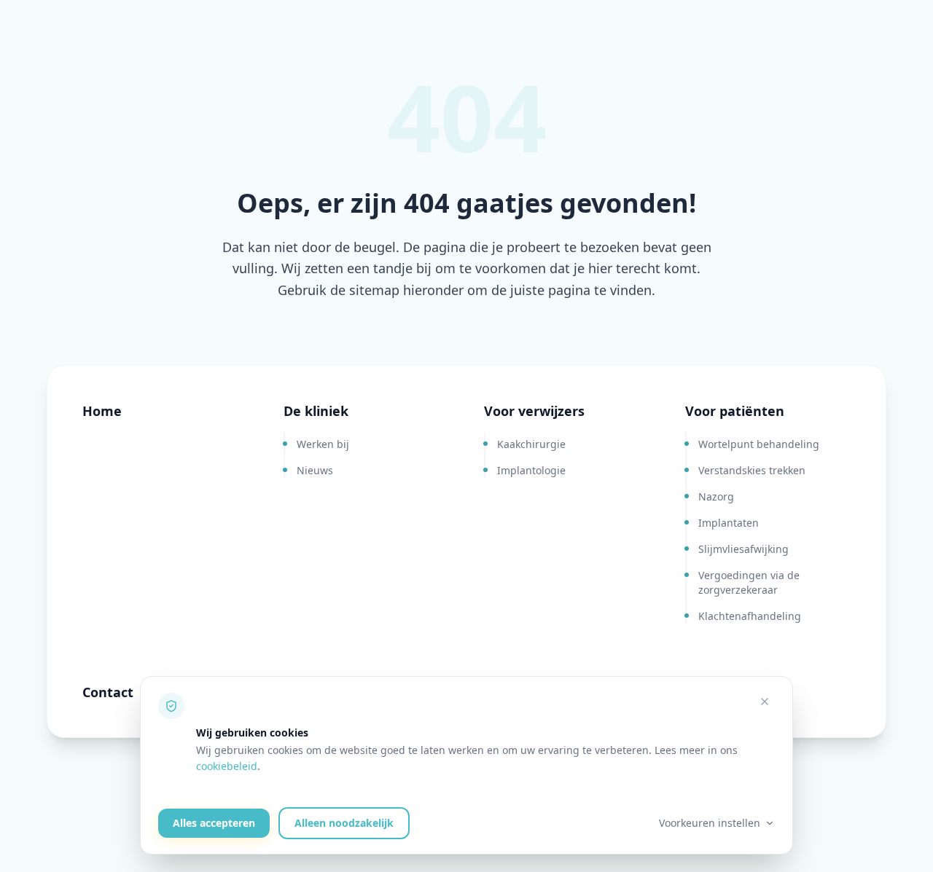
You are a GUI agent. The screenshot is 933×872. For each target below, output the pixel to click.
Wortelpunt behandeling (758, 444)
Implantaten (728, 523)
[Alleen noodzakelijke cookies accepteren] (764, 701)
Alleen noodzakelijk (344, 823)
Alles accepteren (214, 823)
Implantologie (531, 470)
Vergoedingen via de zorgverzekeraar (749, 582)
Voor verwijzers (534, 411)
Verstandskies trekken (751, 470)
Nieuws (315, 470)
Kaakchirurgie (531, 444)
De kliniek (316, 411)
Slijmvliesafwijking (743, 549)
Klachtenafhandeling (749, 616)
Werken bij (323, 444)
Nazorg (716, 496)
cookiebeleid (226, 766)
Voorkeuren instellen (709, 823)
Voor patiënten (734, 411)
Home (102, 411)
